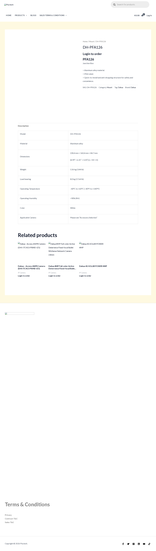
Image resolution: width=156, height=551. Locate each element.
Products (20, 15)
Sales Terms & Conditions (52, 15)
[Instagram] (133, 544)
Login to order (92, 54)
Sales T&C (9, 522)
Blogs (33, 15)
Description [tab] (23, 126)
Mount (91, 41)
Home (8, 15)
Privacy (8, 515)
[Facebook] (123, 544)
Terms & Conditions (27, 504)
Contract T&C (11, 518)
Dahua (120, 87)
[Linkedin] (139, 544)
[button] (26, 15)
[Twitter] (128, 544)
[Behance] (149, 544)
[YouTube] (144, 544)
